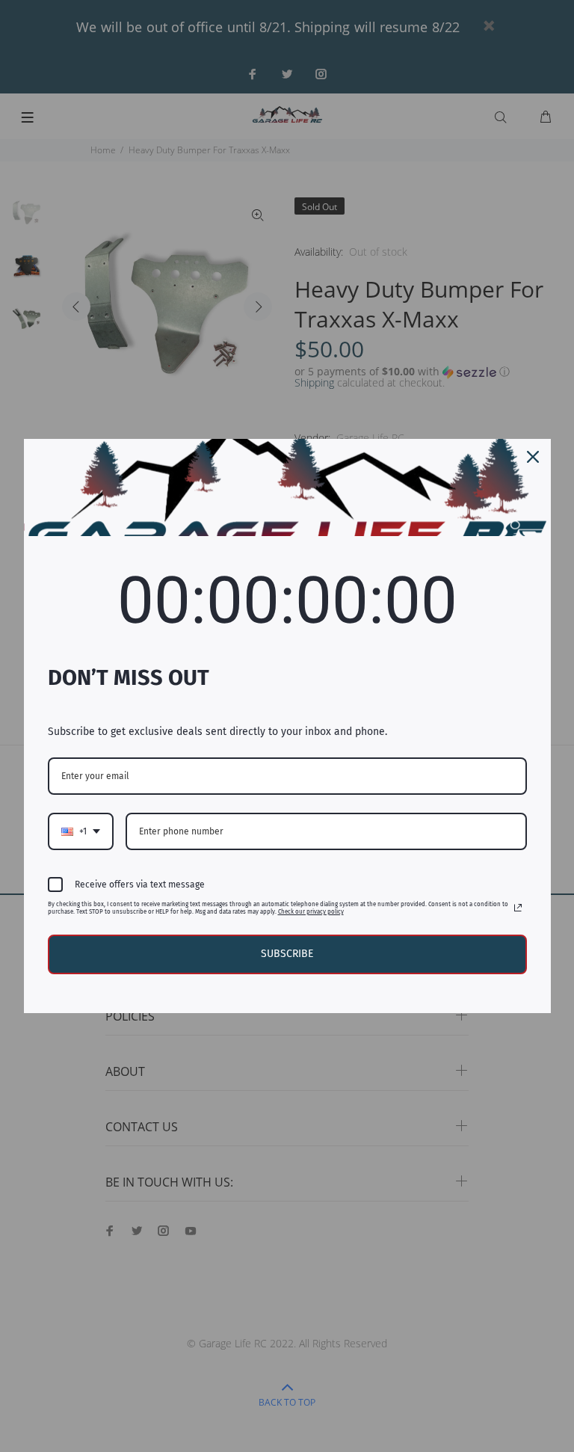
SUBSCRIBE (287, 953)
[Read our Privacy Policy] (518, 908)
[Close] (533, 457)
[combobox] (81, 831)
